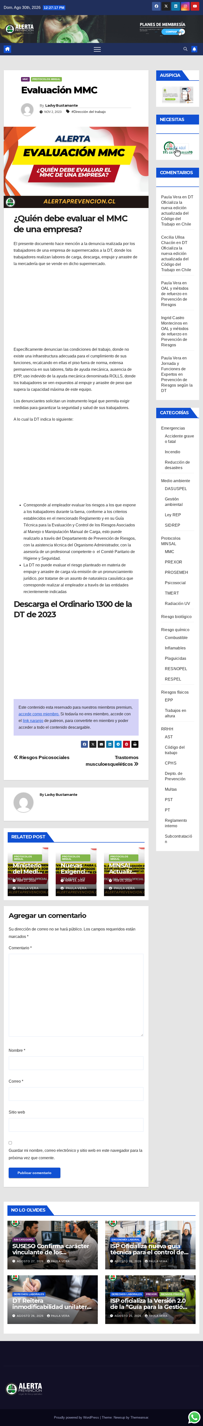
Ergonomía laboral (126, 1239)
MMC (25, 79)
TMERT (172, 593)
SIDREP (172, 525)
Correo (16, 1081)
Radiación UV (177, 603)
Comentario (20, 948)
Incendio (172, 452)
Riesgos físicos (175, 692)
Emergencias (173, 428)
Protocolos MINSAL (46, 79)
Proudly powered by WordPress (77, 1417)
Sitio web (17, 1112)
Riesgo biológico (176, 617)
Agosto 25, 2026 (128, 1315)
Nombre (17, 1050)
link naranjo (33, 721)
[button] (185, 49)
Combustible (176, 638)
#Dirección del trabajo (89, 112)
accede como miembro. (39, 714)
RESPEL (173, 679)
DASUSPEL (176, 489)
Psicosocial (175, 583)
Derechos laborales (29, 1294)
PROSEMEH (176, 572)
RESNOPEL (176, 669)
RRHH (167, 729)
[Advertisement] (76, 306)
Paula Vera (28, 888)
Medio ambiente (175, 481)
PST (169, 800)
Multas (171, 789)
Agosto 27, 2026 (31, 1261)
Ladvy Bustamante (61, 105)
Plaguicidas (175, 658)
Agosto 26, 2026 (128, 1261)
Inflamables (175, 648)
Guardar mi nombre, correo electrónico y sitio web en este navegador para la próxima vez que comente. (75, 1154)
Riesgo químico (175, 630)
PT (167, 810)
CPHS (171, 763)
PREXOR (173, 562)
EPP (169, 700)
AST (169, 737)
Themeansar (139, 1417)
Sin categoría (23, 1239)
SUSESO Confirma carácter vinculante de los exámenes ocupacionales (50, 1252)
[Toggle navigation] (97, 49)
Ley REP (173, 515)
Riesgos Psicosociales (43, 757)
